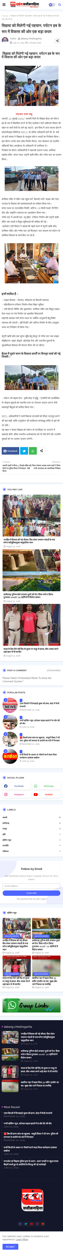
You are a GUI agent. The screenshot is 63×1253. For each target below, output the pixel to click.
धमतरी (31, 817)
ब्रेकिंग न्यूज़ (31, 840)
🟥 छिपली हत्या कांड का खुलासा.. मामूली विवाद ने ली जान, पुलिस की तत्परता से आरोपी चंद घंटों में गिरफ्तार (40, 739)
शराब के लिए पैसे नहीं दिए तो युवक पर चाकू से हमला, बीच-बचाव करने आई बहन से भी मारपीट (31, 650)
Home (5, 16)
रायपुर (31, 828)
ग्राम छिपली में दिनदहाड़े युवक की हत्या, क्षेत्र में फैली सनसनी (39, 705)
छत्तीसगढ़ (31, 823)
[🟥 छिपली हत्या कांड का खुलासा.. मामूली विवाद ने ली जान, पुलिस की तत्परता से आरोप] (10, 739)
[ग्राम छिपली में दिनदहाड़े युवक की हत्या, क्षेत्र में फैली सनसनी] (10, 705)
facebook (19, 786)
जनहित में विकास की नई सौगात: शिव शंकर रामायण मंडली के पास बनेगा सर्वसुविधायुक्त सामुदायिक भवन (29, 541)
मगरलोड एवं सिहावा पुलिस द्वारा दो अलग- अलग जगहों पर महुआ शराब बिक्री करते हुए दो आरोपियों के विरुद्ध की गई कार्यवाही (31, 1163)
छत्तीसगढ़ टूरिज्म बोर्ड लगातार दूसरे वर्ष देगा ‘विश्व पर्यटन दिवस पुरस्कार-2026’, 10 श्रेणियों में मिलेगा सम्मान (28, 596)
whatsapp (49, 786)
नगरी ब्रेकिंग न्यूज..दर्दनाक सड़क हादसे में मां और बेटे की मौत (40, 722)
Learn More (22, 1239)
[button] (59, 4)
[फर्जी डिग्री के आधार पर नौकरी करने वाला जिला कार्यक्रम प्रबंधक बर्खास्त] (10, 756)
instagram (19, 794)
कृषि (31, 834)
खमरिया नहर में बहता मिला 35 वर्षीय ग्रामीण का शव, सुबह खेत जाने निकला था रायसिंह (44, 981)
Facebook (12, 451)
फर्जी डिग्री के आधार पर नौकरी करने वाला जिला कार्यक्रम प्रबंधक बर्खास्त (38, 756)
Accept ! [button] (10, 1246)
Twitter (24, 451)
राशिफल (31, 851)
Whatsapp (33, 451)
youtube (49, 794)
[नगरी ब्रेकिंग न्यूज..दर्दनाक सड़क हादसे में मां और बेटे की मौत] (10, 722)
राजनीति (31, 845)
